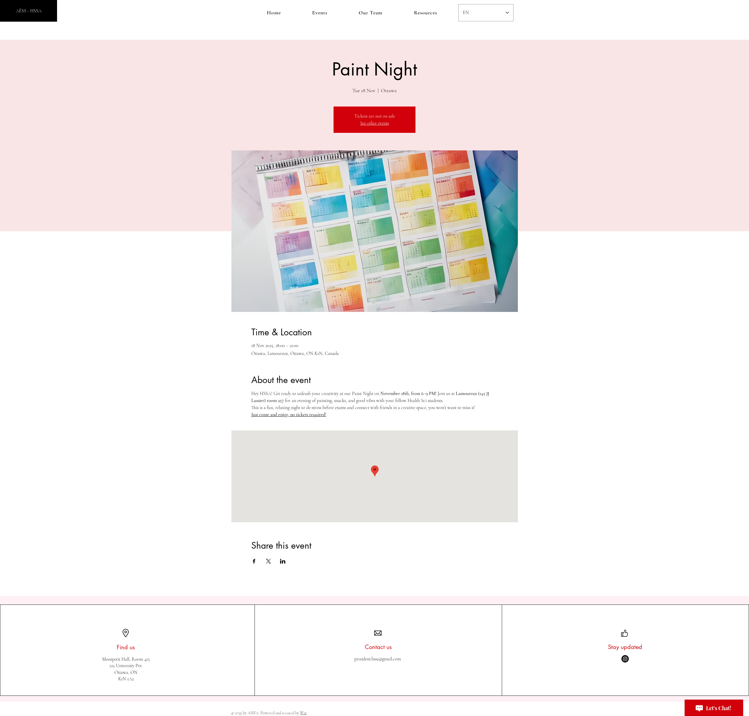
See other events (374, 123)
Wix (303, 712)
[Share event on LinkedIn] (283, 561)
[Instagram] (625, 658)
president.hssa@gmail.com (377, 659)
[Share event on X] (268, 561)
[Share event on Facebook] (254, 561)
